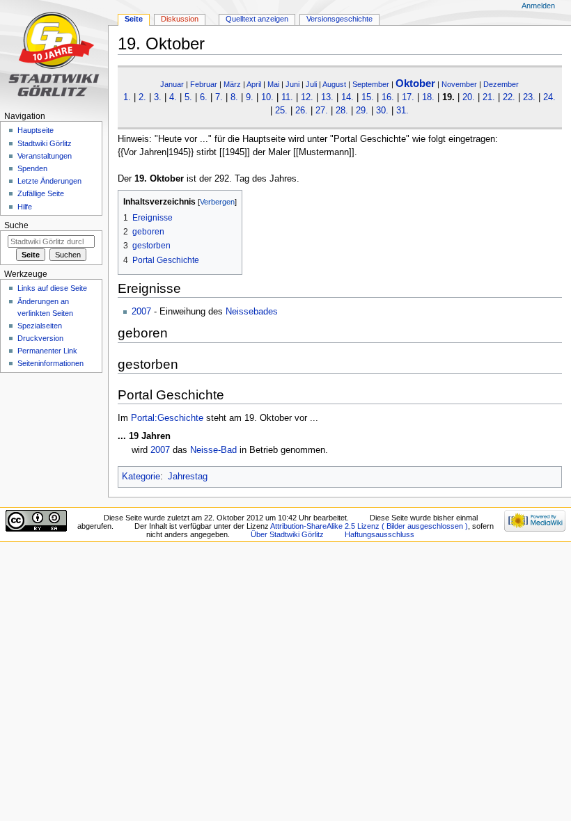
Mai (273, 84)
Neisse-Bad (213, 450)
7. (219, 97)
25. (281, 110)
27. (321, 110)
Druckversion (40, 338)
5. (188, 97)
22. (509, 97)
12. (307, 97)
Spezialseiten (39, 325)
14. (347, 97)
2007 (141, 312)
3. (158, 97)
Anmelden (538, 5)
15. (367, 97)
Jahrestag (188, 476)
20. (468, 97)
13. (327, 97)
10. (267, 97)
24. (549, 97)
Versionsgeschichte (339, 19)
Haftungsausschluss (379, 534)
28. (342, 110)
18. (428, 97)
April (254, 84)
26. (301, 110)
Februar (203, 84)
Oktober (415, 83)
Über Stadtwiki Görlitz (287, 534)
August (334, 84)
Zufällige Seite (40, 193)
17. (408, 97)
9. (249, 97)
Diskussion (179, 19)
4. (173, 97)
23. (529, 97)
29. (362, 110)
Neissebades (252, 312)
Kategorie (141, 476)
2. (142, 97)
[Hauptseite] (54, 54)
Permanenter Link (47, 350)
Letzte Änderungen (49, 181)
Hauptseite (35, 130)
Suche (16, 225)
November (459, 84)
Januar (172, 84)
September (370, 84)
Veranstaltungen (44, 156)
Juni (292, 84)
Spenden (32, 168)
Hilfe (24, 206)
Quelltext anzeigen (257, 19)
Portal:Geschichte (167, 418)
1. (127, 97)
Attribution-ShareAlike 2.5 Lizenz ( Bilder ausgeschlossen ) (369, 526)
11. (287, 97)
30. (382, 110)
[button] (130, 202)
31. (402, 110)
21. (489, 97)
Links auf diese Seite (52, 288)
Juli (311, 84)
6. (204, 97)
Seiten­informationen (50, 363)
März (232, 84)
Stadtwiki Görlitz (44, 143)
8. (234, 97)
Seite (134, 19)
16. (388, 97)
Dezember (501, 84)
